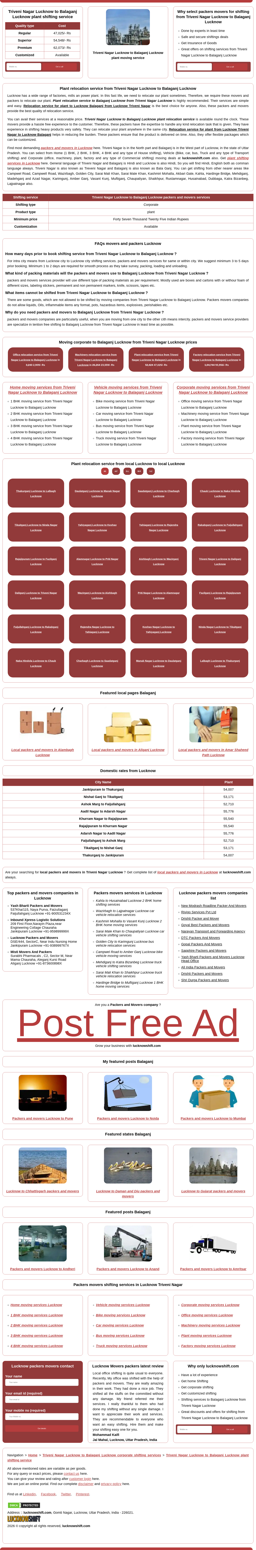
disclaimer (85, 1484)
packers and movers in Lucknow (66, 148)
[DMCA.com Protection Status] (24, 1507)
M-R (139, 471)
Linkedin (29, 1494)
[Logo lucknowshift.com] (24, 1521)
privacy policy (111, 1484)
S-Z (150, 471)
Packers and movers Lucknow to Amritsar (213, 1269)
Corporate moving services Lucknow (210, 1305)
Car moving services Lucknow (120, 1325)
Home (32, 1455)
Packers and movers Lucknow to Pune (42, 1118)
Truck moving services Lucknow (121, 1346)
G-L (127, 471)
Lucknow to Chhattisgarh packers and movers (42, 1191)
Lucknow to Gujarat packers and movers (213, 1191)
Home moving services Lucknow (36, 1305)
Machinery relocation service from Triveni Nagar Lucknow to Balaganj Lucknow (95, 359)
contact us (71, 1473)
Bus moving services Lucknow (120, 1335)
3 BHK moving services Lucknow (37, 1335)
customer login (80, 1479)
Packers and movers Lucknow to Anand (128, 1269)
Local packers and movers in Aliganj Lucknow (128, 750)
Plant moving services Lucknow (206, 1335)
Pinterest (82, 1494)
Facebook (48, 1494)
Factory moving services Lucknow (208, 1346)
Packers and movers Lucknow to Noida (128, 1118)
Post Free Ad (128, 1022)
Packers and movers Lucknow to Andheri (42, 1269)
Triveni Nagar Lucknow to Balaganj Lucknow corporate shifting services (102, 1455)
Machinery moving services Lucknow (210, 1325)
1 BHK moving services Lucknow (37, 1315)
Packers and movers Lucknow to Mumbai (213, 1118)
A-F (116, 471)
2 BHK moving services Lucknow (37, 1325)
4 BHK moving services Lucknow (37, 1346)
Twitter (66, 1494)
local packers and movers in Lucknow (187, 872)
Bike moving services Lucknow (120, 1315)
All (105, 471)
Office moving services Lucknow (207, 1315)
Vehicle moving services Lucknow (123, 1305)
